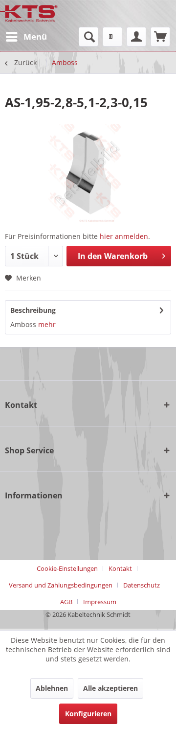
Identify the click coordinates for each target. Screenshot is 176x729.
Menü (35, 36)
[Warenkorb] (160, 37)
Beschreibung (33, 310)
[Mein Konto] (136, 37)
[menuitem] (26, 37)
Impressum (99, 601)
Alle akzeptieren (110, 688)
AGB (66, 601)
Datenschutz (141, 585)
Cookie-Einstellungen (67, 568)
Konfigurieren (88, 713)
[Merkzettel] (112, 37)
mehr (47, 324)
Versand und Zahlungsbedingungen (60, 585)
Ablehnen (52, 688)
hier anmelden (124, 236)
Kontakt (120, 568)
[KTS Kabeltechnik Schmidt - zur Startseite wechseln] (29, 13)
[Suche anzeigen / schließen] (88, 37)
